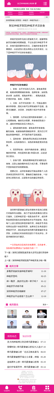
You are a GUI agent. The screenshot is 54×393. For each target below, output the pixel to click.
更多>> (45, 304)
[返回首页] (9, 3)
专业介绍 (42, 12)
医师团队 (31, 12)
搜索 (47, 17)
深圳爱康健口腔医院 (13, 20)
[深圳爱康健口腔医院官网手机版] (27, 3)
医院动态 (20, 12)
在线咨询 (31, 14)
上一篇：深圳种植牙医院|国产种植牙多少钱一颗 (25, 260)
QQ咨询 (7, 391)
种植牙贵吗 (12, 276)
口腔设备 (10, 14)
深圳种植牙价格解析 (16, 291)
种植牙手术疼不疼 (15, 286)
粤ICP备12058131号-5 (31, 382)
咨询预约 (33, 391)
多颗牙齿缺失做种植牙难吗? (20, 271)
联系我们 (20, 14)
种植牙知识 (34, 20)
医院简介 (10, 12)
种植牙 (25, 20)
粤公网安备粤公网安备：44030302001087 (28, 379)
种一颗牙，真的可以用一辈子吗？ (22, 281)
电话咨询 (20, 391)
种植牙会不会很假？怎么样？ (20, 296)
